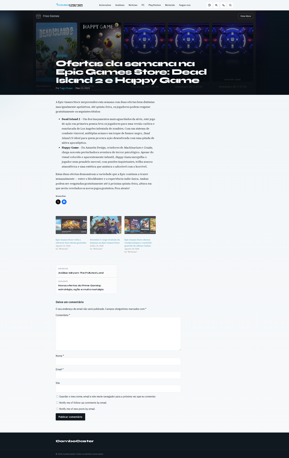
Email (60, 369)
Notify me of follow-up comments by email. (83, 402)
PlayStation (155, 5)
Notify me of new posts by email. (77, 408)
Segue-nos (185, 5)
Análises (119, 5)
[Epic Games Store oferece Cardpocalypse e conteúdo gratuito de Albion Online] (140, 225)
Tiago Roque (66, 88)
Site (58, 382)
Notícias (133, 5)
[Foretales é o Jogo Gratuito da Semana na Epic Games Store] (105, 225)
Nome (60, 355)
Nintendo (170, 5)
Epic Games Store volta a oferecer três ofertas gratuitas (71, 241)
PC (143, 5)
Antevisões (105, 5)
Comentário (63, 315)
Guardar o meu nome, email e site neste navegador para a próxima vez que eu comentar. (107, 396)
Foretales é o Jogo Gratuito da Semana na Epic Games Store (105, 241)
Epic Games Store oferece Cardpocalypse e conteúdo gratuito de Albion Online (138, 242)
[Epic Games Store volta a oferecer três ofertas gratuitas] (71, 225)
